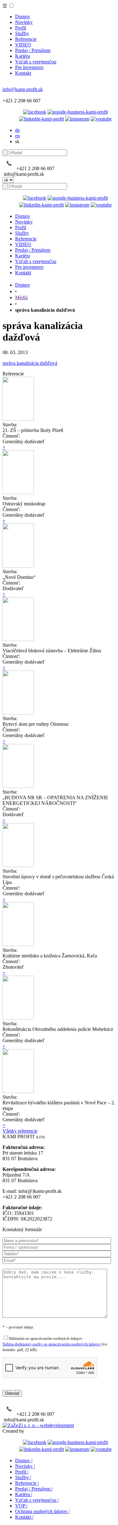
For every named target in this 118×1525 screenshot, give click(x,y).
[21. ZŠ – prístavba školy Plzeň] (18, 419)
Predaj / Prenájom (32, 50)
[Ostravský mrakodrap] (18, 492)
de (17, 130)
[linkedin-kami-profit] (42, 118)
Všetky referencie (20, 1131)
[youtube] (101, 118)
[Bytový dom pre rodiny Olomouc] (18, 712)
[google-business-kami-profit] (78, 112)
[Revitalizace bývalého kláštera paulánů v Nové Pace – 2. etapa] (18, 1091)
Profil (20, 27)
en (17, 135)
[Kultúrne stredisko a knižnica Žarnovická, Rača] (18, 944)
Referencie (26, 39)
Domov (22, 16)
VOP (21, 1505)
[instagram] (77, 118)
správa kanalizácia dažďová (30, 363)
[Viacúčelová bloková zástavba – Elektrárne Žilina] (18, 639)
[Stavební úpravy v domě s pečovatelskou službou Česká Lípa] (18, 865)
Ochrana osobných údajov (42, 1511)
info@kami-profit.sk (23, 89)
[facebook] (34, 112)
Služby (22, 33)
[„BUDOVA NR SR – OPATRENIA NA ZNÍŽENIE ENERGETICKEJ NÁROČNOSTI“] (18, 786)
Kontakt (23, 73)
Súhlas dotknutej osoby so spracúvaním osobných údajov (52, 1344)
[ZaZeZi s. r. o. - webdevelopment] (38, 1425)
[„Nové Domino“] (18, 566)
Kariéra (22, 56)
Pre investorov (29, 67)
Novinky (24, 22)
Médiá (21, 297)
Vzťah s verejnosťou (35, 61)
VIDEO (23, 44)
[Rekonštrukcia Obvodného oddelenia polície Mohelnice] (18, 1018)
